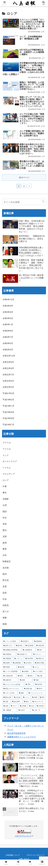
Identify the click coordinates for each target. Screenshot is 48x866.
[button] (43, 201)
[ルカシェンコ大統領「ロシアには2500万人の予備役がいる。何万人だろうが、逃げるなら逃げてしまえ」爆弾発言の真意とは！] (29, 530)
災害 (5, 586)
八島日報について (12, 855)
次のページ (24, 177)
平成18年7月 (8, 424)
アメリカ (7, 448)
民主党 (6, 580)
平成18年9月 (8, 412)
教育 (5, 548)
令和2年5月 (8, 349)
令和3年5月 (8, 318)
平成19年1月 (8, 405)
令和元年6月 (8, 380)
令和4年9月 (8, 305)
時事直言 (7, 561)
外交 (5, 517)
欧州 (5, 573)
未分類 (6, 567)
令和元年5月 (8, 386)
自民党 (6, 605)
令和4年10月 (8, 299)
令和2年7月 (8, 336)
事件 (5, 492)
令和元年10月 (9, 355)
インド (6, 455)
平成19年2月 (8, 399)
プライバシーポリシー (35, 855)
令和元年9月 (8, 361)
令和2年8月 (8, 330)
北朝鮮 (6, 498)
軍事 (5, 617)
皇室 (5, 592)
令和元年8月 (8, 368)
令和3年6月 (8, 311)
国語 (5, 511)
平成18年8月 (8, 418)
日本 (5, 555)
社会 (5, 598)
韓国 (5, 623)
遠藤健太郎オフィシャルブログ (21, 736)
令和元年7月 (8, 374)
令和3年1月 (8, 324)
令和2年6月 (8, 343)
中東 (5, 486)
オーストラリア (10, 461)
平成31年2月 (8, 393)
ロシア (6, 480)
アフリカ (7, 442)
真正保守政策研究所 (16, 733)
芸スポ (6, 611)
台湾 (5, 505)
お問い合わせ (24, 858)
